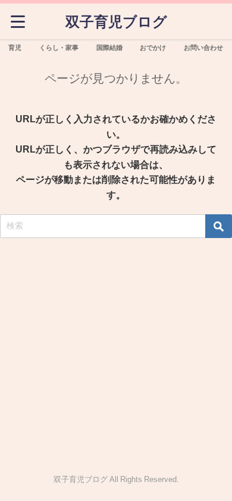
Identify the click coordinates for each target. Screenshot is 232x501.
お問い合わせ (203, 47)
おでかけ (153, 47)
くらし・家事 (59, 47)
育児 (14, 47)
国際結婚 (109, 47)
